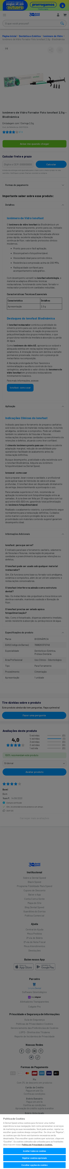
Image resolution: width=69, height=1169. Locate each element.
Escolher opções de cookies (34, 1165)
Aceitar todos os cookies (34, 1151)
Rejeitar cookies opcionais (34, 1158)
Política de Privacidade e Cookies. (37, 1144)
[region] (34, 1141)
